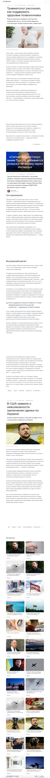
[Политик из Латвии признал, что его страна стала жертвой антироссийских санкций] (35, 589)
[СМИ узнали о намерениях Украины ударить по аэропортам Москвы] (15, 707)
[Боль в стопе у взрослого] (15, 629)
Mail (2, 777)
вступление (24, 315)
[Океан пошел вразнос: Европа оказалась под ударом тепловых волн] (15, 609)
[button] (25, 37)
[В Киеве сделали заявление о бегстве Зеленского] (35, 570)
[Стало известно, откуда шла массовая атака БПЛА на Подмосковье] (15, 570)
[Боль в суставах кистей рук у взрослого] (35, 550)
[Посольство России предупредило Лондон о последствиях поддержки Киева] (15, 687)
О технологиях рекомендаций (40, 777)
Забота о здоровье (31, 5)
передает (13, 455)
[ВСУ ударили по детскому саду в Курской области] (35, 687)
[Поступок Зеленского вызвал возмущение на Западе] (15, 550)
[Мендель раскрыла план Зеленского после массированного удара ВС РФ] (15, 668)
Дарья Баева (13, 190)
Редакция (18, 777)
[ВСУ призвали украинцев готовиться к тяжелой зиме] (35, 648)
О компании (6, 777)
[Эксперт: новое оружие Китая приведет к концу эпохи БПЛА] (35, 668)
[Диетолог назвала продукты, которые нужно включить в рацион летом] (35, 707)
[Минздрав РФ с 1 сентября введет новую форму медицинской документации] (15, 589)
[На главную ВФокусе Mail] (8, 1)
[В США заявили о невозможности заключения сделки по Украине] (35, 726)
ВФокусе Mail (22, 173)
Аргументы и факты (22, 5)
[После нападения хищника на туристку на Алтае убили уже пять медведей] (35, 746)
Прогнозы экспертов (31, 173)
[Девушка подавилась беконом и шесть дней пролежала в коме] (15, 765)
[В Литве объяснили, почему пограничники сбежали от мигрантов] (35, 609)
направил (31, 199)
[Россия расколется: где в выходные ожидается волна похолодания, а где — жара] (15, 726)
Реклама (10, 777)
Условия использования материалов (27, 777)
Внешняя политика (29, 400)
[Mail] (4, 1)
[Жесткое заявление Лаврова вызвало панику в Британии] (15, 648)
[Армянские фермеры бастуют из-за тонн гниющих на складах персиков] (15, 746)
